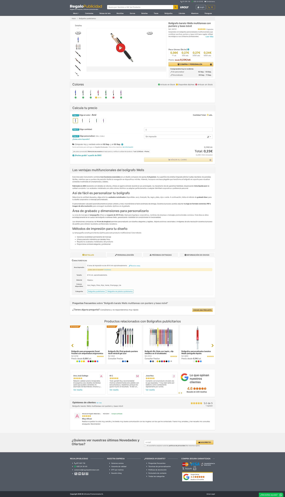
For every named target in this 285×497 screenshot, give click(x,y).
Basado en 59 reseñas (197, 479)
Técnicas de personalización (159, 466)
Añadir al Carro (178, 160)
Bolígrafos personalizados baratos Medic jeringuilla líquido (196, 352)
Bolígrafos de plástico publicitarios (120, 291)
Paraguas (208, 13)
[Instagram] (87, 473)
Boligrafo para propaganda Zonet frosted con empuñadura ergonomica (87, 352)
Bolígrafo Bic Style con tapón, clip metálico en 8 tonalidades (159, 352)
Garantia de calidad (118, 466)
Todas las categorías (156, 476)
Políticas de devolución (157, 470)
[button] (188, 49)
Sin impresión (151, 136)
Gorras (132, 13)
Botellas (144, 13)
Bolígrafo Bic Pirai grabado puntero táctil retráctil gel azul (123, 352)
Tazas (156, 13)
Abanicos (194, 13)
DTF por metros (117, 470)
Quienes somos (117, 463)
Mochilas (120, 13)
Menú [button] (75, 13)
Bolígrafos (168, 13)
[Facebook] (83, 473)
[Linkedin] (79, 473)
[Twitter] (75, 473)
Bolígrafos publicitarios (96, 291)
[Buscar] (175, 7)
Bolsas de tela (105, 13)
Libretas (182, 13)
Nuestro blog (116, 473)
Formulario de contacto (157, 473)
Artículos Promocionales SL (93, 494)
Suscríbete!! (205, 442)
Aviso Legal (211, 494)
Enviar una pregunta (202, 310)
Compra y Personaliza (190, 64)
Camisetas (89, 13)
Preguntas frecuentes (156, 463)
